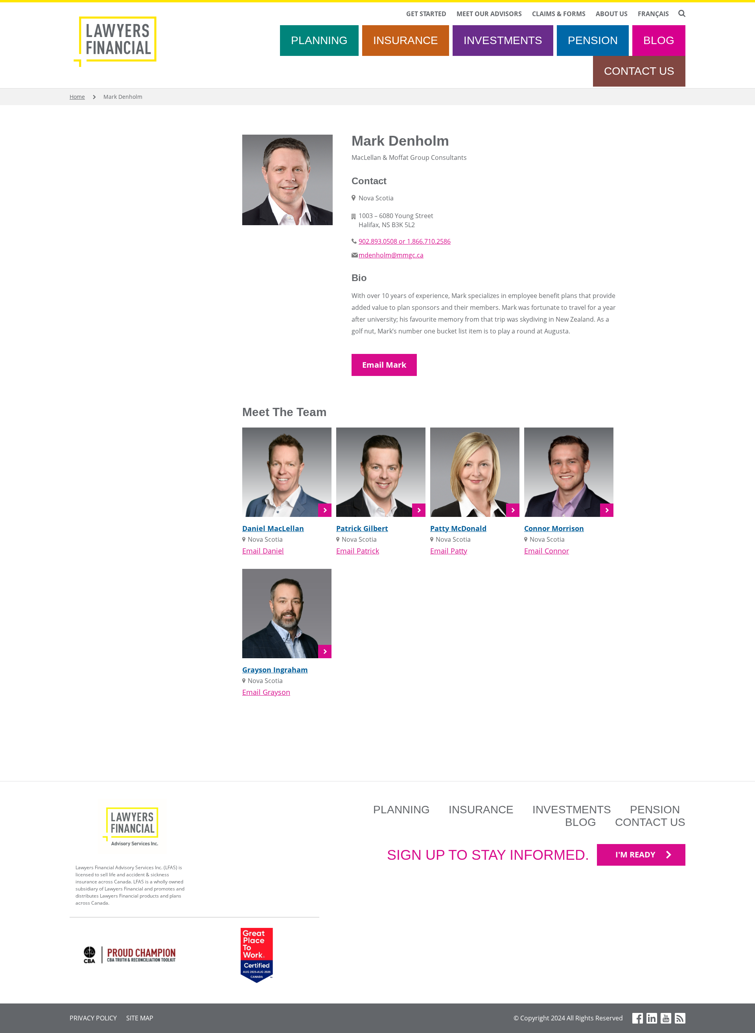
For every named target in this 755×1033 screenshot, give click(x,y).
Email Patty (448, 550)
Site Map (139, 1018)
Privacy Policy (93, 1018)
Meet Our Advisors (489, 13)
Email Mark (384, 364)
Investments (503, 40)
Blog (658, 40)
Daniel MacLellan (273, 528)
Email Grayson (266, 692)
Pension (593, 40)
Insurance (405, 40)
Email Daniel (263, 550)
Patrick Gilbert (362, 528)
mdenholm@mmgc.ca (391, 255)
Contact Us (639, 71)
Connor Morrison (554, 528)
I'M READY (635, 854)
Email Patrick (357, 550)
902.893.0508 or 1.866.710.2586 (405, 241)
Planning (319, 40)
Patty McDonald (458, 528)
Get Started (426, 13)
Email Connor (546, 550)
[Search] (682, 13)
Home (77, 96)
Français (653, 13)
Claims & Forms (559, 13)
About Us (612, 13)
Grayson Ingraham (275, 669)
